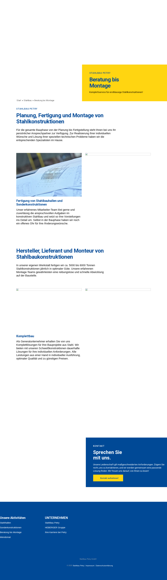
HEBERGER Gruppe (55, 527)
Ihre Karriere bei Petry (56, 532)
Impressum (90, 566)
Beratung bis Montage (11, 532)
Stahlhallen (5, 523)
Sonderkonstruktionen (10, 527)
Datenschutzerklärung (104, 566)
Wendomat (5, 537)
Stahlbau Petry (52, 523)
